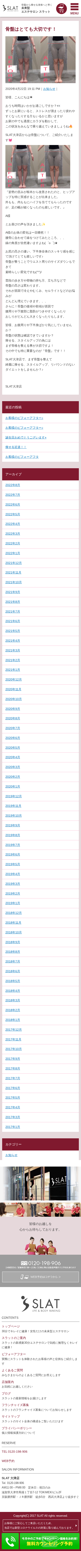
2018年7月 (12, 961)
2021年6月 (12, 621)
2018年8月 (12, 951)
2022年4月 (12, 524)
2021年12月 (13, 563)
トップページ (11, 1326)
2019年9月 (12, 825)
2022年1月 (12, 553)
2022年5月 (12, 514)
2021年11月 (13, 572)
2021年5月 (12, 631)
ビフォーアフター (14, 1354)
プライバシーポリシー (17, 1428)
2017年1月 (12, 1127)
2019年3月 (12, 883)
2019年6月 (12, 854)
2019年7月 (12, 845)
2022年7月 (12, 494)
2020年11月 (13, 689)
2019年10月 (13, 815)
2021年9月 (12, 592)
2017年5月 (12, 1097)
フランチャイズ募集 (15, 1405)
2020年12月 (13, 679)
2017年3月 (12, 1117)
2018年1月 (12, 1020)
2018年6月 (12, 971)
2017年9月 (12, 1058)
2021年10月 (13, 582)
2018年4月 (12, 990)
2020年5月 (12, 747)
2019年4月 (12, 874)
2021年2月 (12, 660)
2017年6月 (12, 1088)
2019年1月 (12, 903)
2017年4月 (12, 1107)
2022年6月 (12, 504)
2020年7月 (12, 728)
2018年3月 (12, 1000)
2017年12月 (13, 1029)
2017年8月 (12, 1068)
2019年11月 (13, 806)
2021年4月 (12, 640)
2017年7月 (12, 1078)
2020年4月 (12, 757)
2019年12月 (13, 796)
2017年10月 (13, 1049)
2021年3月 (12, 650)
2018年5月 (12, 981)
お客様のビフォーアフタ (22, 456)
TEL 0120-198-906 (14, 1451)
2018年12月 (13, 913)
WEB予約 (8, 1461)
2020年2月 (12, 776)
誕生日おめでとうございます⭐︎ (25, 437)
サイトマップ (11, 1416)
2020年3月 (12, 767)
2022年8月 (12, 485)
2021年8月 (12, 601)
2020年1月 (12, 786)
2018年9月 (12, 942)
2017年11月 (13, 1039)
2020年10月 (13, 699)
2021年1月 (12, 669)
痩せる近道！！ (16, 447)
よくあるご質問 (12, 1370)
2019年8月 (12, 835)
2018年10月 (13, 932)
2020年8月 (12, 718)
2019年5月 (12, 864)
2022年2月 (12, 543)
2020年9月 (12, 708)
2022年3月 (12, 533)
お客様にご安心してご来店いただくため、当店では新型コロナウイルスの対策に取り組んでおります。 (39, 1525)
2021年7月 (12, 611)
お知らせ (49, 89)
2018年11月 (13, 922)
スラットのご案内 (14, 1338)
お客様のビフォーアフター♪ (24, 418)
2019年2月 (12, 893)
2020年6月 (12, 738)
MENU (74, 8)
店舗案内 (8, 1382)
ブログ (6, 1393)
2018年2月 (12, 1010)
